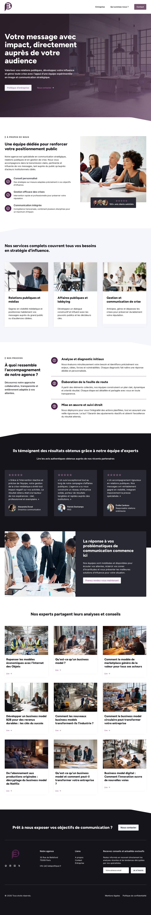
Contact (140, 7)
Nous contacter (128, 827)
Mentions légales (112, 895)
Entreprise (100, 7)
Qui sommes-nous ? (119, 7)
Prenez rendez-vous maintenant (102, 580)
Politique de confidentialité (134, 895)
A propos (79, 857)
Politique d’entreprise (18, 88)
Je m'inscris (138, 870)
